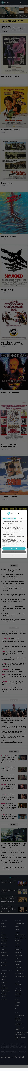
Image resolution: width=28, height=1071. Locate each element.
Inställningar (14, 551)
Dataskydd (14, 555)
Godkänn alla (14, 548)
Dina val (21, 518)
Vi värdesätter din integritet (9, 518)
